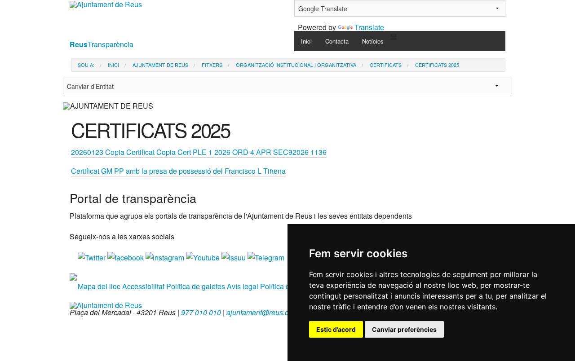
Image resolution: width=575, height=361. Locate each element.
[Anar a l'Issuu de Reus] (234, 256)
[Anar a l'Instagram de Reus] (166, 256)
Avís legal (242, 286)
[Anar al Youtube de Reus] (203, 256)
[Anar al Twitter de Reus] (92, 256)
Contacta (337, 41)
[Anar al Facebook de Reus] (126, 256)
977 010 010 (201, 312)
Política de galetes (195, 286)
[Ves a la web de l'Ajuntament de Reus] (106, 304)
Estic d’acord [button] (336, 329)
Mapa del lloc (99, 286)
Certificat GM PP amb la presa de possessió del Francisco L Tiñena (178, 171)
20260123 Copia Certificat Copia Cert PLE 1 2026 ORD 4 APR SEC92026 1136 (199, 152)
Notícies (373, 41)
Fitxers (212, 64)
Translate (369, 27)
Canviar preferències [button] (404, 329)
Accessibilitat (143, 286)
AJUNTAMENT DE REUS (160, 64)
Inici (306, 41)
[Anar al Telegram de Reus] (266, 256)
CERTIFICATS (386, 64)
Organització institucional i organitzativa (296, 64)
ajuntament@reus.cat (260, 312)
